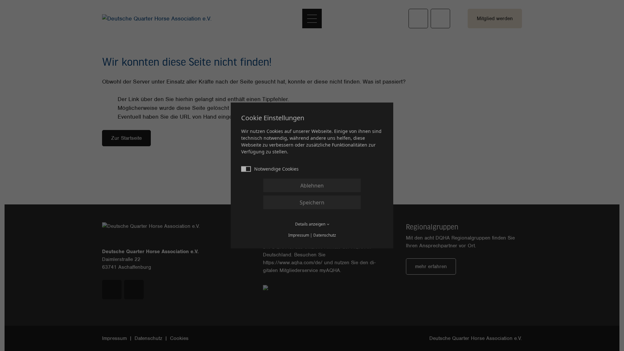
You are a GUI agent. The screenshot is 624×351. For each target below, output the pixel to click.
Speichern (312, 202)
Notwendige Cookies (276, 169)
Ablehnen (312, 185)
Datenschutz (324, 235)
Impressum (298, 235)
